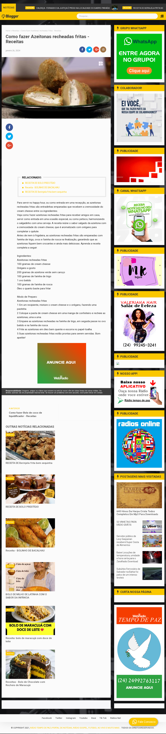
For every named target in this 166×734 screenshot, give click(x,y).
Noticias (26, 8)
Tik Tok (103, 718)
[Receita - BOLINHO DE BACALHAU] (30, 532)
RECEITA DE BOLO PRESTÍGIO (40, 183)
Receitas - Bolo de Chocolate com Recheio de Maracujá (25, 683)
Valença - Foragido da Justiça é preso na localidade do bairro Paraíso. (70, 8)
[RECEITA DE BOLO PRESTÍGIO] (30, 489)
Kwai (93, 718)
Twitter (58, 718)
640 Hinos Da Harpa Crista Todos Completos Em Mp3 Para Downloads (137, 513)
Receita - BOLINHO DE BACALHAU (42, 187)
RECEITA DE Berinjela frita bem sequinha (46, 192)
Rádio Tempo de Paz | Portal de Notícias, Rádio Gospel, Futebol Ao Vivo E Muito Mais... (75, 728)
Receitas (123, 8)
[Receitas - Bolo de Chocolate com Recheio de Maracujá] (30, 664)
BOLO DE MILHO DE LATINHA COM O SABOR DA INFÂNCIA (26, 596)
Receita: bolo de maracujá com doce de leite (29, 640)
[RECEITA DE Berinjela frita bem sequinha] (30, 445)
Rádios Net (115, 718)
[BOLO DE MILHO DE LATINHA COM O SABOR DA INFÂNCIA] (30, 576)
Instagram (71, 718)
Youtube (83, 718)
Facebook (47, 718)
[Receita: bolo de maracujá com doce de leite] (30, 620)
